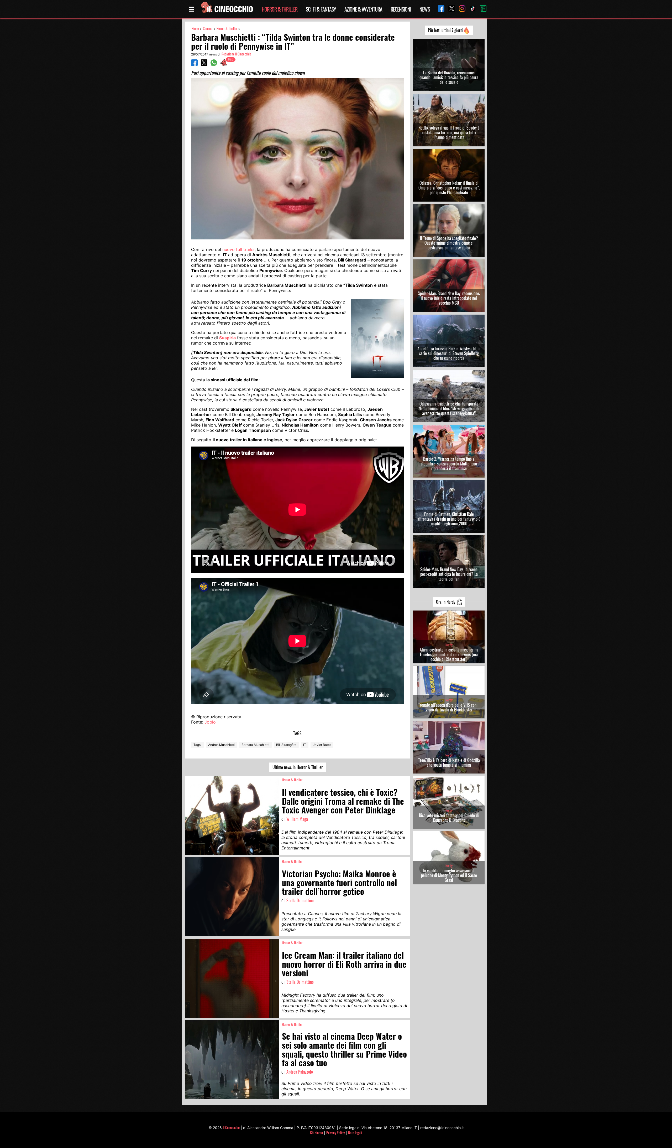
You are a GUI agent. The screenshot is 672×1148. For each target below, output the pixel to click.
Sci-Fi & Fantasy (321, 9)
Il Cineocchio (231, 1127)
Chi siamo (316, 1132)
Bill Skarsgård (286, 745)
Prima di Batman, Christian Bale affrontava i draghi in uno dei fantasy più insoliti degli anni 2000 (448, 519)
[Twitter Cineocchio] (449, 9)
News (424, 9)
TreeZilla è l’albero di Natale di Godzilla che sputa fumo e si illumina (449, 762)
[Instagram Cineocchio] (460, 9)
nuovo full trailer (238, 249)
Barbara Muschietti (255, 745)
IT (304, 745)
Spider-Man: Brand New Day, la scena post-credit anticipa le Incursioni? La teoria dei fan (449, 574)
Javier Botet (322, 745)
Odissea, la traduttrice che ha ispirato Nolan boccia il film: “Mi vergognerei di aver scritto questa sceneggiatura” (449, 408)
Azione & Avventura (363, 9)
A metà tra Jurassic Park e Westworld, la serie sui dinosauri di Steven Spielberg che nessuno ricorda (448, 353)
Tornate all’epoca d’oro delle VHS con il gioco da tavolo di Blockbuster (449, 707)
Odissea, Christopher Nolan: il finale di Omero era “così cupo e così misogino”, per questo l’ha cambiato (449, 188)
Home (195, 28)
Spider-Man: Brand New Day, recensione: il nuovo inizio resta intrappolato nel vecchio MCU (449, 298)
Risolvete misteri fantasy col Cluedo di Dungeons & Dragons (449, 817)
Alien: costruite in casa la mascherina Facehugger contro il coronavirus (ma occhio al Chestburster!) (449, 654)
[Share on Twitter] (204, 64)
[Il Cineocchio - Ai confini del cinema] (227, 9)
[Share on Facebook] (194, 64)
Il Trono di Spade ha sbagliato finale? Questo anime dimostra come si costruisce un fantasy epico (449, 243)
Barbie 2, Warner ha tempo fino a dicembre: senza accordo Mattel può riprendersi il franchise (449, 464)
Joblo (210, 722)
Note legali (355, 1132)
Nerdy (449, 644)
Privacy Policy (335, 1132)
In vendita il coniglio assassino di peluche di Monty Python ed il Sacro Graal (449, 875)
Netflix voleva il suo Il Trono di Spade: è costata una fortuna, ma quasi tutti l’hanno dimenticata (449, 132)
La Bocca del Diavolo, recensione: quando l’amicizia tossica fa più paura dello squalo (448, 77)
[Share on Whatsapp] (214, 64)
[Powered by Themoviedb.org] (481, 9)
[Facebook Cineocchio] (439, 9)
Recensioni (401, 9)
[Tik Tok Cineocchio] (470, 9)
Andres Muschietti (221, 745)
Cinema (207, 28)
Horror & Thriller (279, 9)
